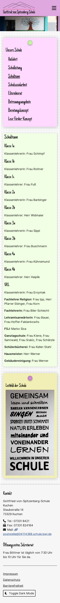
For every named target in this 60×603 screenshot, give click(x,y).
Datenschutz (11, 579)
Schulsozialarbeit (17, 85)
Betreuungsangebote (19, 102)
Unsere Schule (14, 50)
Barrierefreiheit (13, 585)
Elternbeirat (15, 93)
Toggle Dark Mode (21, 593)
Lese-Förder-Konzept (20, 119)
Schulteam (14, 76)
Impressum (10, 574)
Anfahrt (12, 59)
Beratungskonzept (18, 110)
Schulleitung (15, 68)
